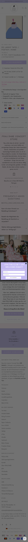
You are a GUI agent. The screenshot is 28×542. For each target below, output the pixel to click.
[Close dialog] (26, 263)
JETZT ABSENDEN (13, 277)
